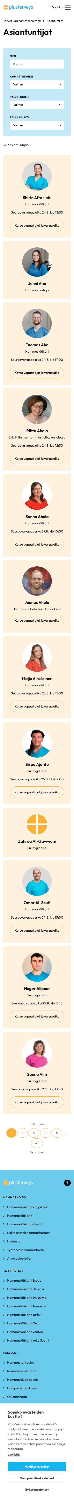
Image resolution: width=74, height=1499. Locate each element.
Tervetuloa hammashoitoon (22, 21)
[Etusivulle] (18, 7)
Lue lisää (14, 1454)
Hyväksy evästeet (37, 1466)
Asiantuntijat (54, 21)
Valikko (57, 7)
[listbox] (37, 84)
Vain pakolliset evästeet (37, 1478)
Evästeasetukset (37, 1489)
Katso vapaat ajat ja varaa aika (37, 225)
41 (37, 1143)
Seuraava (37, 1152)
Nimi (13, 56)
